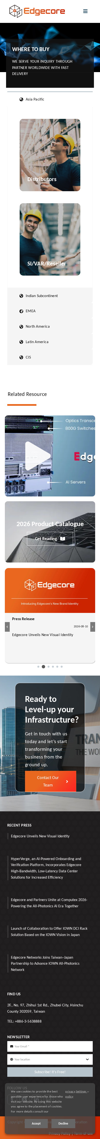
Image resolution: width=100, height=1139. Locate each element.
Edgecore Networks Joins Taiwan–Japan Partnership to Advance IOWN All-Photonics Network (45, 963)
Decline (63, 1123)
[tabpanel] (50, 197)
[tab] (50, 99)
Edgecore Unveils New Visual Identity (40, 836)
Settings (81, 1091)
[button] (38, 667)
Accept (36, 1123)
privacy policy (70, 1094)
